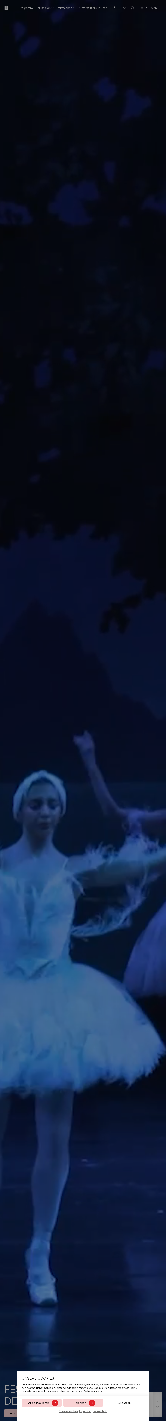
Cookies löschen (68, 1411)
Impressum (85, 1411)
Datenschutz (100, 1411)
